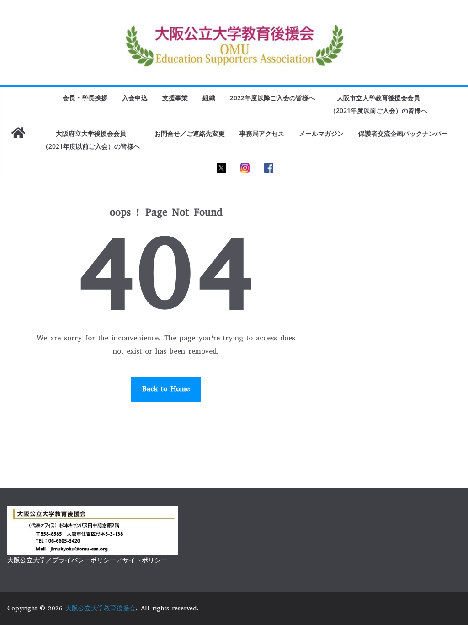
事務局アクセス (261, 133)
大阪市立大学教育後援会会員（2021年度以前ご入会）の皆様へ (378, 104)
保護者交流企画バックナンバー (403, 133)
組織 (208, 97)
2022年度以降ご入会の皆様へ (272, 97)
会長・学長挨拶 (85, 97)
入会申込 (135, 97)
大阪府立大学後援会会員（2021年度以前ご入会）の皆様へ (91, 140)
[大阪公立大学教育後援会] (18, 133)
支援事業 (175, 97)
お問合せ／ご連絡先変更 (189, 133)
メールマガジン (321, 133)
